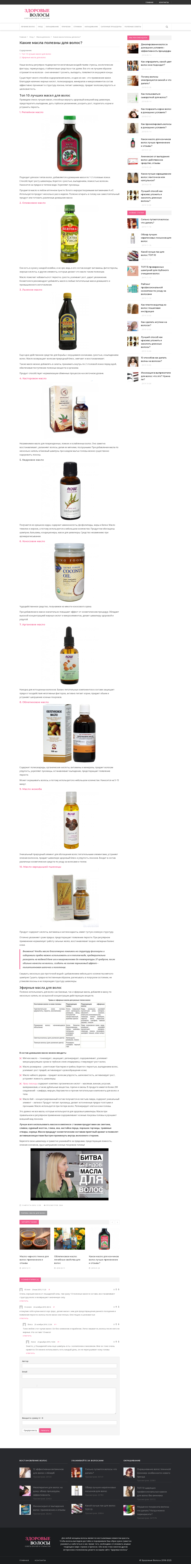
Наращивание (91, 27)
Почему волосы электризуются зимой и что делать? (156, 80)
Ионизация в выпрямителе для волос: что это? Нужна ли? (156, 376)
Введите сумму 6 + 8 (32, 1418)
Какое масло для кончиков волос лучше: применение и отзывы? (69, 1259)
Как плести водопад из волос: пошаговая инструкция (153, 308)
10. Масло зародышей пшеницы (40, 866)
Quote (40, 1386)
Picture (50, 1386)
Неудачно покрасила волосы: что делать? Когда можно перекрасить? (153, 1511)
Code (43, 1386)
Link (46, 1386)
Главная (149, 2)
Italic (27, 1386)
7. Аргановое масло (32, 624)
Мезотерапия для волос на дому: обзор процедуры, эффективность (47, 1491)
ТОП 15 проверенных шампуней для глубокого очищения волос (155, 270)
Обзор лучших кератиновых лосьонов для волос (156, 237)
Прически (66, 27)
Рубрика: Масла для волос (33, 1213)
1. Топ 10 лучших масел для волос (35, 54)
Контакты (164, 2)
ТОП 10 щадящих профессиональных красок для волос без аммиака (152, 1492)
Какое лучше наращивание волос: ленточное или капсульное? (156, 177)
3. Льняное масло (30, 289)
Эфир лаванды (30, 1083)
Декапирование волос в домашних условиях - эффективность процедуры (156, 47)
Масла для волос (43, 37)
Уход (40, 27)
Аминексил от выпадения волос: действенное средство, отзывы (155, 159)
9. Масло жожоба (30, 789)
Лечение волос (28, 27)
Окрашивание (52, 27)
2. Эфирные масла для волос (32, 57)
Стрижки (78, 27)
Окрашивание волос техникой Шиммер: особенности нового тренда (154, 1473)
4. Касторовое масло (33, 378)
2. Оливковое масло (32, 202)
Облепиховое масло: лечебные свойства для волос (32, 1259)
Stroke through (34, 1386)
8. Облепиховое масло (34, 702)
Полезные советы (133, 27)
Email (24, 1371)
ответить (23, 1300)
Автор (25, 1361)
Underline (30, 1386)
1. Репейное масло (31, 112)
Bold (23, 1386)
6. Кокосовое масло (32, 541)
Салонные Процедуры (111, 27)
